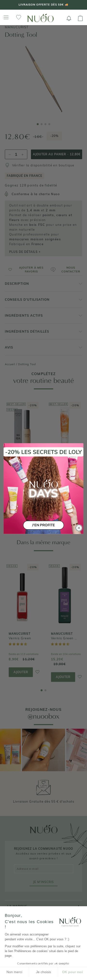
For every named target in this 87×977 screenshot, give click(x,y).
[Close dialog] (79, 528)
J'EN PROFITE (43, 525)
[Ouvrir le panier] (80, 18)
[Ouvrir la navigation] (6, 17)
